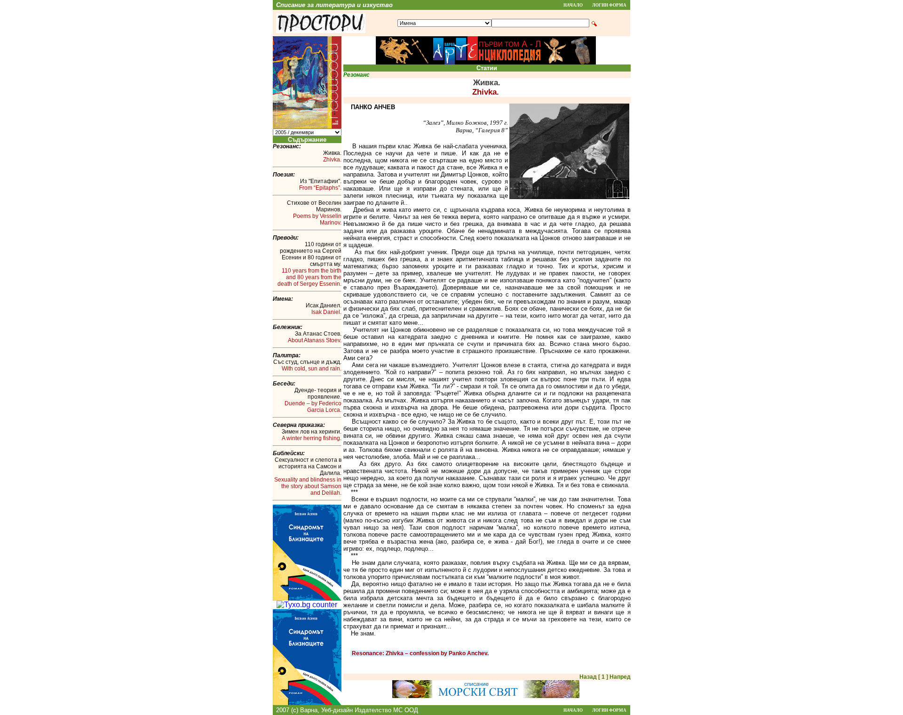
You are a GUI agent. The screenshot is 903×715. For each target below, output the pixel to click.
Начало (573, 5)
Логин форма (609, 5)
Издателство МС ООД (386, 710)
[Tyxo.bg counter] (307, 605)
